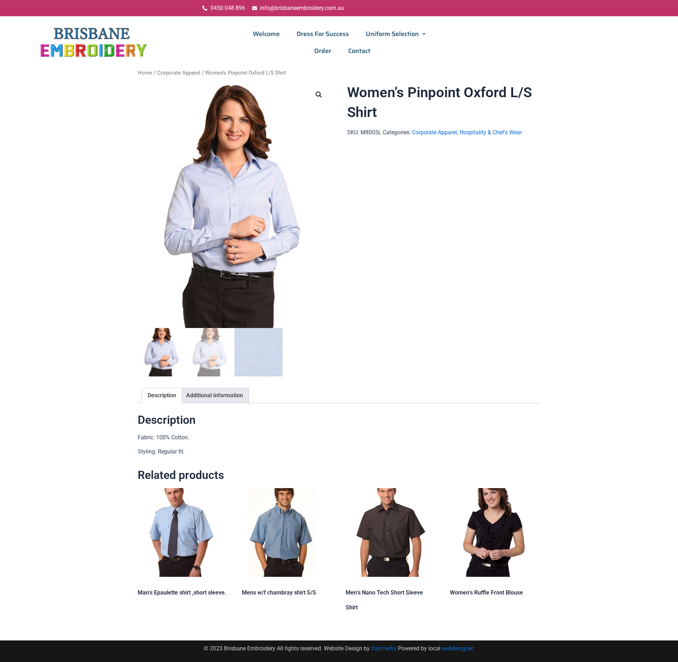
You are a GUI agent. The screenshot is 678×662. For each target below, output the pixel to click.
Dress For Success (323, 34)
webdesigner (458, 648)
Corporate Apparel (178, 73)
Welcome (266, 34)
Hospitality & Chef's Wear (490, 132)
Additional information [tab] (214, 395)
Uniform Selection (392, 34)
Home (145, 73)
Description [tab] (162, 395)
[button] (396, 33)
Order (322, 51)
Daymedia (384, 648)
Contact (359, 51)
